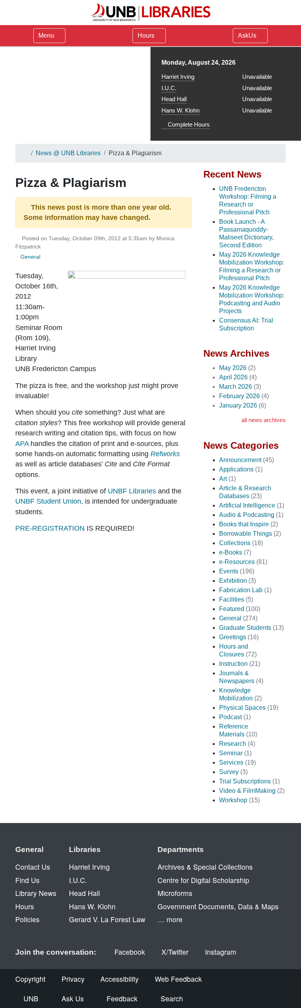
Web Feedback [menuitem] (178, 979)
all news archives (263, 420)
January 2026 (238, 405)
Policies (27, 919)
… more (170, 919)
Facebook (129, 952)
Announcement (240, 460)
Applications (236, 469)
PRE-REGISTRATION (50, 528)
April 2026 (233, 377)
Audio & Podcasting (246, 514)
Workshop (233, 800)
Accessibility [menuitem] (119, 979)
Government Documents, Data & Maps (218, 906)
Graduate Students (245, 627)
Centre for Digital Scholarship (203, 880)
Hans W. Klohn (180, 110)
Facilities (231, 599)
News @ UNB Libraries (68, 153)
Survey (229, 772)
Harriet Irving (177, 76)
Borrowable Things (245, 533)
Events (228, 571)
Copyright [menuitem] (30, 979)
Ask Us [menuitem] (73, 998)
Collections (234, 543)
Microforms (175, 893)
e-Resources (237, 561)
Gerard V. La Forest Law (107, 919)
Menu (46, 35)
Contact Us (32, 867)
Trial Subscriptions (245, 781)
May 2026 (233, 367)
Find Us (27, 880)
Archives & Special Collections (205, 867)
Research (232, 743)
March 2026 (235, 386)
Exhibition (233, 580)
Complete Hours (188, 124)
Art (223, 478)
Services (231, 762)
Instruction (233, 663)
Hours (147, 35)
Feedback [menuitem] (122, 998)
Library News (35, 893)
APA (22, 444)
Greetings (232, 637)
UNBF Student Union (48, 501)
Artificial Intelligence (247, 505)
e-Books (230, 552)
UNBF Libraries (132, 491)
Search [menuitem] (172, 998)
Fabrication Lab (241, 590)
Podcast (230, 717)
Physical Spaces (242, 707)
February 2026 (239, 396)
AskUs (248, 35)
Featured (231, 609)
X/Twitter (175, 952)
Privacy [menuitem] (73, 979)
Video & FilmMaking (247, 790)
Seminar (231, 753)
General (30, 257)
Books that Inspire (244, 524)
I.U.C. (168, 88)
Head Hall (174, 99)
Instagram (220, 952)
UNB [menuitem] (31, 998)
